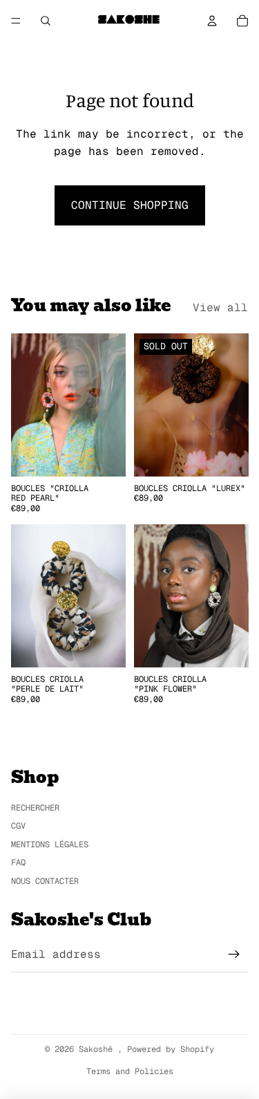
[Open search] (45, 21)
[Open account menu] (212, 21)
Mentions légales (49, 844)
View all (220, 307)
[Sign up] (234, 954)
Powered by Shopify (170, 1049)
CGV (18, 825)
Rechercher (35, 807)
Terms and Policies (129, 1071)
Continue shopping (130, 205)
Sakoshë (98, 1049)
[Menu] (16, 21)
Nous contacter (45, 881)
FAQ (18, 862)
